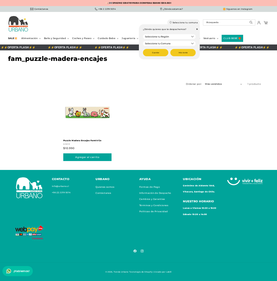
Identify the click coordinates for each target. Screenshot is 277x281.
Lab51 (169, 272)
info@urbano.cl (60, 186)
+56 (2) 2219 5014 (61, 192)
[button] (30, 38)
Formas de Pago (149, 187)
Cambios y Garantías (152, 199)
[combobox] (229, 22)
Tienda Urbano (121, 272)
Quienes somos (105, 187)
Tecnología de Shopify (140, 272)
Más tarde (183, 53)
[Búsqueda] (251, 23)
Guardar (155, 53)
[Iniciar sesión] (258, 23)
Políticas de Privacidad (153, 211)
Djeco (66, 144)
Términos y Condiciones (154, 205)
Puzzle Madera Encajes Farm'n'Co (82, 140)
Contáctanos (103, 193)
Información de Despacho (155, 193)
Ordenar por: (194, 84)
